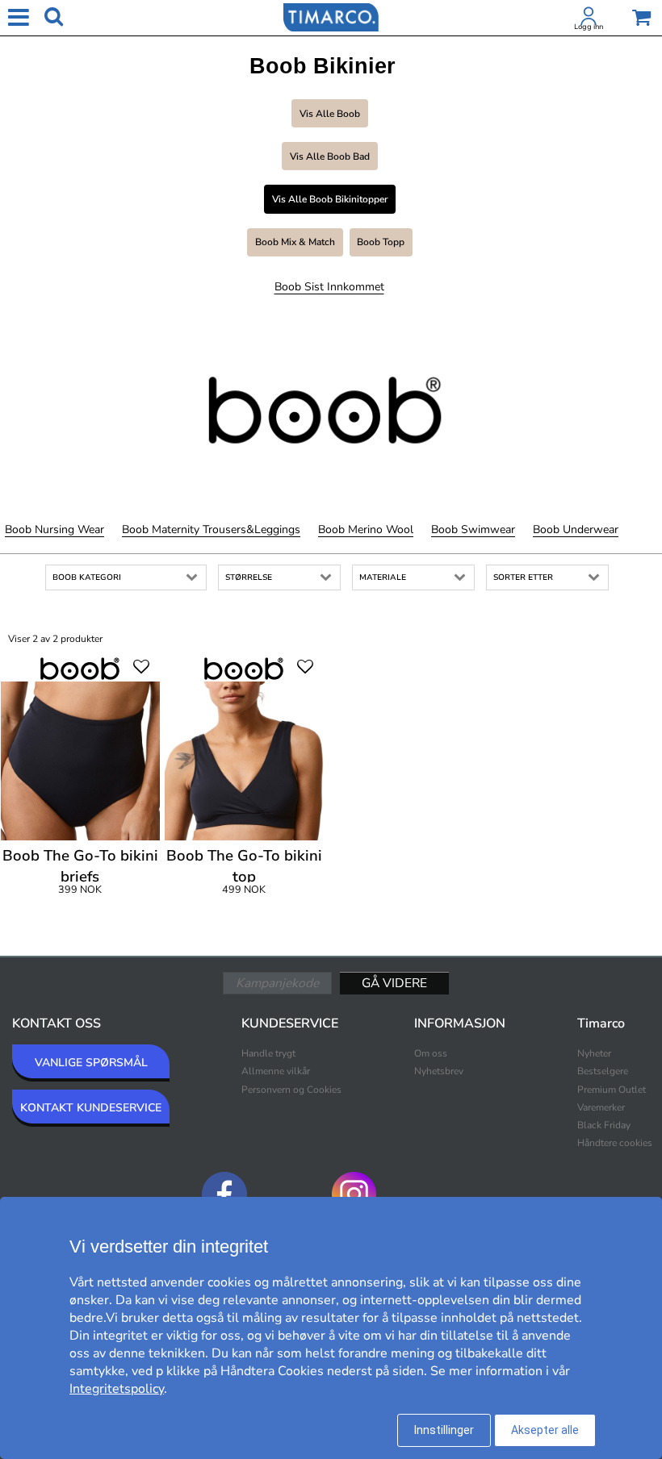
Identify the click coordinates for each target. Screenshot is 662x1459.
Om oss (430, 1053)
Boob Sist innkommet (329, 286)
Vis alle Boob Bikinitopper (330, 199)
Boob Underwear (575, 529)
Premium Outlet (611, 1089)
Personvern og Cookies (291, 1089)
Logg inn (588, 26)
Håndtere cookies (614, 1142)
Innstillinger (444, 1430)
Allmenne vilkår (275, 1071)
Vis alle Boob (330, 113)
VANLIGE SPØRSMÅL (91, 1062)
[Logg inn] (588, 19)
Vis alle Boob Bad (330, 156)
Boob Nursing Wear (54, 529)
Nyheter (594, 1053)
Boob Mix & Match (295, 242)
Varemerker (601, 1107)
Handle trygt (268, 1053)
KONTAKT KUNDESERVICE (90, 1107)
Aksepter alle (545, 1430)
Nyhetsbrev (438, 1071)
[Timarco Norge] (331, 16)
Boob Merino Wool (365, 529)
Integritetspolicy (116, 1389)
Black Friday (604, 1125)
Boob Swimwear (473, 529)
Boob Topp (380, 242)
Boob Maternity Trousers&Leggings (211, 529)
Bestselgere (602, 1071)
